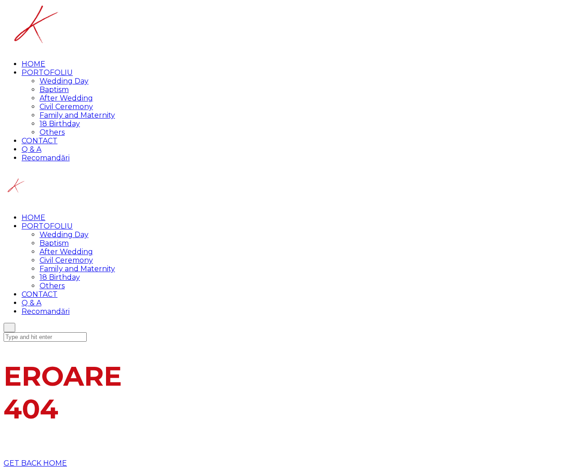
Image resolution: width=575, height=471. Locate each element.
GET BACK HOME (35, 463)
